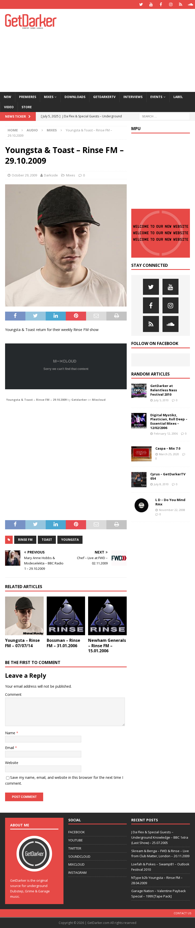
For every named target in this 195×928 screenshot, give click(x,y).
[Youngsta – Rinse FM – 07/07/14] (24, 616)
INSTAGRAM (77, 872)
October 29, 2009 (24, 175)
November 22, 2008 (172, 510)
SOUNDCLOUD (79, 856)
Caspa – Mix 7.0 (167, 448)
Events (156, 97)
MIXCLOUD (76, 864)
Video (9, 107)
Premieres (27, 97)
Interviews (132, 97)
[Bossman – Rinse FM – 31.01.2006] (66, 616)
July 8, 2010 (161, 484)
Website (11, 762)
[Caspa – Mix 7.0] (141, 454)
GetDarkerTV (104, 97)
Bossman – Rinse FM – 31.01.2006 (63, 643)
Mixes (48, 97)
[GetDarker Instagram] (170, 4)
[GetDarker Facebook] (160, 4)
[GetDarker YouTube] (151, 4)
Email (10, 747)
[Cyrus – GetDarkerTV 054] (139, 479)
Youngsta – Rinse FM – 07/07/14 (22, 643)
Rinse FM (25, 539)
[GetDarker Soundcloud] (190, 4)
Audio (32, 130)
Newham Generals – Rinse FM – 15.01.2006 (107, 646)
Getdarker (79, 399)
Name (10, 732)
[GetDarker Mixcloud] (180, 4)
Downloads (74, 97)
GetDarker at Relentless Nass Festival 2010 (163, 390)
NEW (7, 97)
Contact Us (182, 913)
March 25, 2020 (169, 454)
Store (27, 107)
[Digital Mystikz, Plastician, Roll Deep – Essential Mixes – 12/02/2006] (139, 420)
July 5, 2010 (161, 400)
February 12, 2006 (166, 433)
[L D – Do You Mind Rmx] (141, 505)
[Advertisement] (133, 49)
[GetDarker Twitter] (141, 4)
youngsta (70, 539)
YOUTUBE (75, 840)
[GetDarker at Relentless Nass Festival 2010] (139, 391)
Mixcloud (99, 399)
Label (178, 97)
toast (47, 539)
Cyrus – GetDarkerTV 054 (167, 476)
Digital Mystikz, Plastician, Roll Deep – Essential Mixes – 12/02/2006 (168, 421)
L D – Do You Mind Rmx (170, 501)
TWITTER (74, 848)
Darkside (51, 175)
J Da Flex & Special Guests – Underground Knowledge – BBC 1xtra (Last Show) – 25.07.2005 (159, 837)
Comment (13, 694)
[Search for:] (164, 116)
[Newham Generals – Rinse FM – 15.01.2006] (107, 616)
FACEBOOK (76, 832)
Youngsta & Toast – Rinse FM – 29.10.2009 (36, 399)
